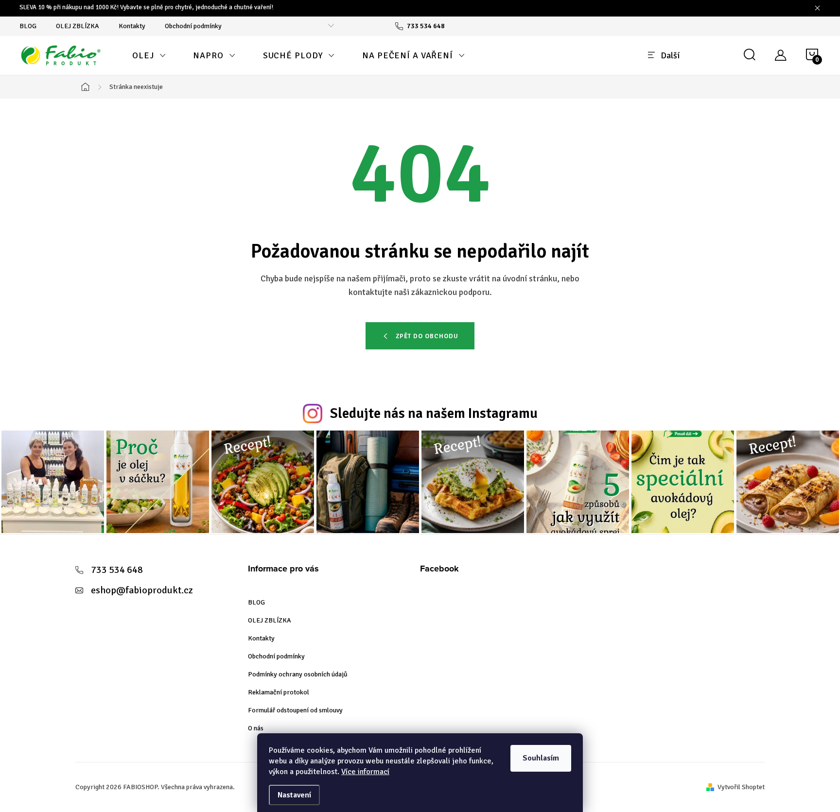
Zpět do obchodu (427, 336)
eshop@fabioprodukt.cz (142, 590)
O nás (255, 728)
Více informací (365, 772)
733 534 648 (117, 570)
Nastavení (294, 795)
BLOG (27, 26)
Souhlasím (541, 758)
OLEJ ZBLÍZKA (77, 26)
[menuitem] (149, 55)
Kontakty (132, 26)
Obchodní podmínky (193, 26)
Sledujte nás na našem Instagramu (434, 413)
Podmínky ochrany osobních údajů (298, 674)
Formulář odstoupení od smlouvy (295, 710)
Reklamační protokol (278, 692)
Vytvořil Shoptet (741, 787)
